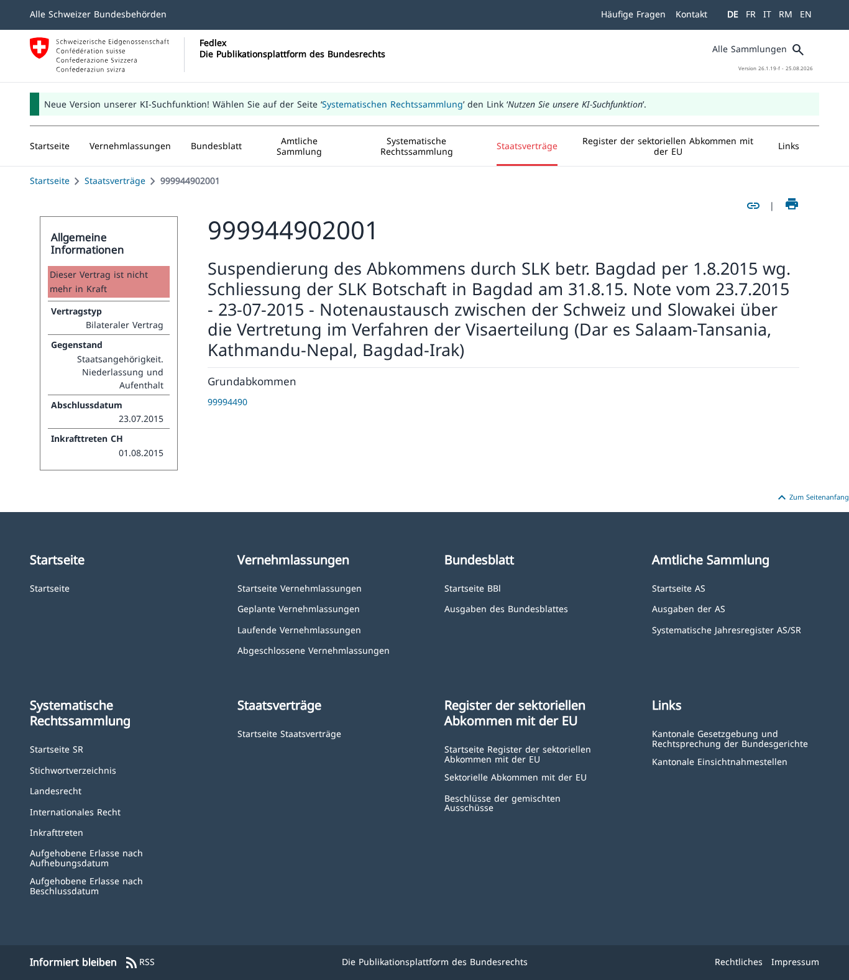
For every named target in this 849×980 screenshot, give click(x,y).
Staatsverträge (115, 180)
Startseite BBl (472, 587)
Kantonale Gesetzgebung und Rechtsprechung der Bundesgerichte (730, 738)
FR (751, 14)
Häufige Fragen (633, 14)
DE (732, 14)
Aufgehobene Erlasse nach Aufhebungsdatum (86, 857)
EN (806, 14)
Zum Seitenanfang (811, 497)
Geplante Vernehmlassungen (298, 608)
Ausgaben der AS (688, 608)
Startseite (50, 180)
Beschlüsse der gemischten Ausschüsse (502, 802)
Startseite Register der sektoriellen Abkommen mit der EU (517, 753)
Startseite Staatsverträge (289, 733)
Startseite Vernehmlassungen (299, 587)
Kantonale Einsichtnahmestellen (719, 761)
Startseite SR (56, 748)
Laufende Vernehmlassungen (299, 629)
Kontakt (691, 14)
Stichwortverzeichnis (73, 769)
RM (785, 14)
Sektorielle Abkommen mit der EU (515, 776)
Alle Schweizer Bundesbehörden (98, 14)
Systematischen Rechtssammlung (392, 104)
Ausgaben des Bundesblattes (506, 608)
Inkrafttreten (56, 832)
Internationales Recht (75, 811)
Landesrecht (55, 790)
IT (767, 14)
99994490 (227, 402)
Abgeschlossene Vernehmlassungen (313, 649)
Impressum (795, 962)
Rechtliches (739, 962)
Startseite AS (678, 587)
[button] (130, 146)
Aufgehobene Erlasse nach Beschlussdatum (86, 885)
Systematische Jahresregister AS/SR (726, 629)
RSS (139, 962)
